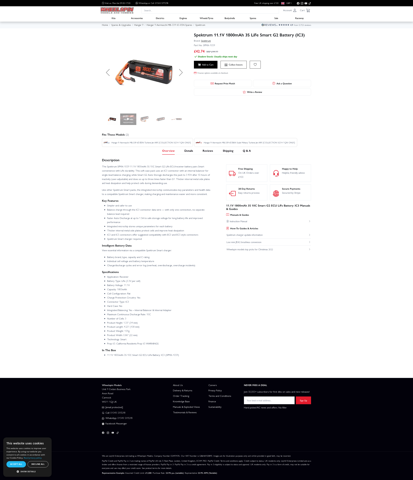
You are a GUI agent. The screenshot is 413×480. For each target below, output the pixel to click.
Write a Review (254, 92)
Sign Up (303, 400)
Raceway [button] (299, 18)
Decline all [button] (38, 464)
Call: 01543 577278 (115, 412)
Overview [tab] (168, 150)
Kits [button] (114, 18)
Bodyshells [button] (230, 18)
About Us (178, 385)
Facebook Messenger (116, 423)
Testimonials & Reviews (185, 412)
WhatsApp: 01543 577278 (118, 418)
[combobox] (210, 10)
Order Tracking (181, 396)
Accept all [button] (16, 464)
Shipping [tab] (228, 150)
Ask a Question (284, 83)
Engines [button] (183, 18)
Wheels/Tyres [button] (206, 18)
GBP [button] (288, 3)
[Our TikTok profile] (309, 3)
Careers (212, 385)
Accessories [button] (137, 18)
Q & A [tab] (247, 150)
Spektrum (206, 40)
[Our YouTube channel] (306, 3)
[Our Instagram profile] (302, 3)
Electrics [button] (160, 18)
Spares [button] (253, 18)
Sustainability (215, 407)
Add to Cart (207, 64)
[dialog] (27, 457)
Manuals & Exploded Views (186, 407)
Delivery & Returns (182, 390)
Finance (212, 401)
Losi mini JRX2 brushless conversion (244, 242)
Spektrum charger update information (245, 234)
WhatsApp (153, 3)
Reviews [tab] (208, 150)
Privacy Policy (215, 390)
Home (105, 25)
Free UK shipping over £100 (266, 3)
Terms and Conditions (219, 396)
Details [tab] (188, 150)
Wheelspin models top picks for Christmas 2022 (250, 249)
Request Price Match (225, 83)
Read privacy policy (33, 457)
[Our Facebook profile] (298, 3)
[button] (290, 10)
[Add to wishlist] (255, 65)
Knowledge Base (181, 401)
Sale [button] (276, 18)
